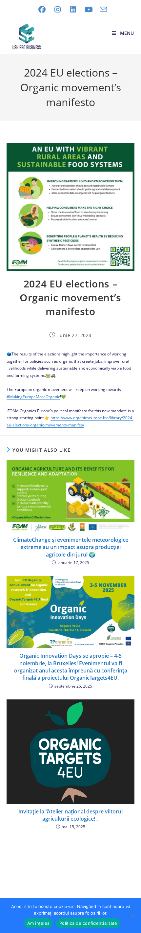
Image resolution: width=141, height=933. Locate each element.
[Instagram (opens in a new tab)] (58, 9)
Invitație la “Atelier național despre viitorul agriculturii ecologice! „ (70, 815)
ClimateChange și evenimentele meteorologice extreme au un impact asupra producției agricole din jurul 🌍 (70, 547)
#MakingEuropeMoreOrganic (33, 396)
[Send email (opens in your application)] (101, 9)
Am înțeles (38, 923)
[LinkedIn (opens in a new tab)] (73, 9)
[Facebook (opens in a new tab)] (42, 9)
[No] (133, 915)
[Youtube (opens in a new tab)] (89, 9)
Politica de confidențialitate (88, 923)
